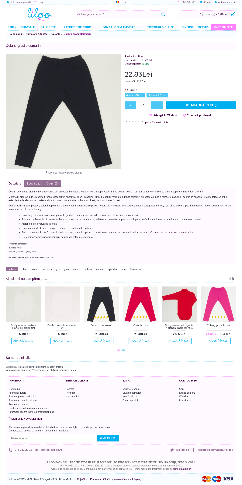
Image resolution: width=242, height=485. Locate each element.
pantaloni (47, 269)
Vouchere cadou (131, 389)
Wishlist (183, 396)
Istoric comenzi (187, 392)
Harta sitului (72, 396)
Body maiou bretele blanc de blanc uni (23, 326)
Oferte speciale (131, 400)
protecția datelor (181, 468)
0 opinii (146, 122)
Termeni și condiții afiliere (22, 400)
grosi (66, 269)
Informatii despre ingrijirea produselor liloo (171, 232)
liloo (140, 56)
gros (58, 269)
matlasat (87, 269)
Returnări (70, 392)
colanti (34, 269)
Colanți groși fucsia (218, 325)
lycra (123, 269)
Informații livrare (17, 392)
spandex (112, 269)
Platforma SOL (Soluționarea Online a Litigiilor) (115, 479)
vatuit (76, 269)
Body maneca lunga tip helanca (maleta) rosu (179, 326)
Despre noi (14, 389)
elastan (100, 269)
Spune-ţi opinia (160, 122)
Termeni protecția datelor (22, 396)
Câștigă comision (132, 392)
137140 (75, 479)
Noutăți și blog (130, 396)
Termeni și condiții (19, 404)
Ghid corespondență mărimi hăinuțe (28, 408)
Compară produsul (199, 115)
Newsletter (185, 400)
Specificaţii (34, 183)
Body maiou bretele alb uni (62, 326)
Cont (181, 389)
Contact (70, 389)
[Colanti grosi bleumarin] (63, 111)
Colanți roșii (140, 325)
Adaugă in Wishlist (165, 115)
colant (24, 269)
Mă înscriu (110, 438)
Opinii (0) (52, 183)
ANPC (84, 479)
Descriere (15, 183)
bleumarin (135, 269)
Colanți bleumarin (101, 325)
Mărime (132, 90)
